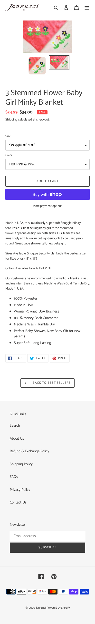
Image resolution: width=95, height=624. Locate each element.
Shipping (11, 119)
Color (8, 155)
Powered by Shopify (58, 607)
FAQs (14, 477)
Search (15, 426)
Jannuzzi (41, 607)
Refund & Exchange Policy (29, 451)
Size (8, 136)
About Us (17, 438)
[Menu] (87, 7)
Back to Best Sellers (51, 382)
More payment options (47, 206)
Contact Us (18, 502)
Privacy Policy (20, 490)
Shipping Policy (21, 464)
